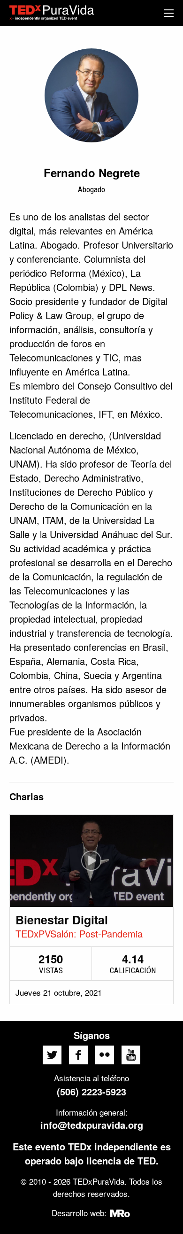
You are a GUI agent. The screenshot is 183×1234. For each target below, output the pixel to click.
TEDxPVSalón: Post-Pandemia (79, 933)
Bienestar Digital (61, 919)
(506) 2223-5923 (91, 1091)
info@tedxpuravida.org (91, 1125)
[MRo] (120, 1212)
